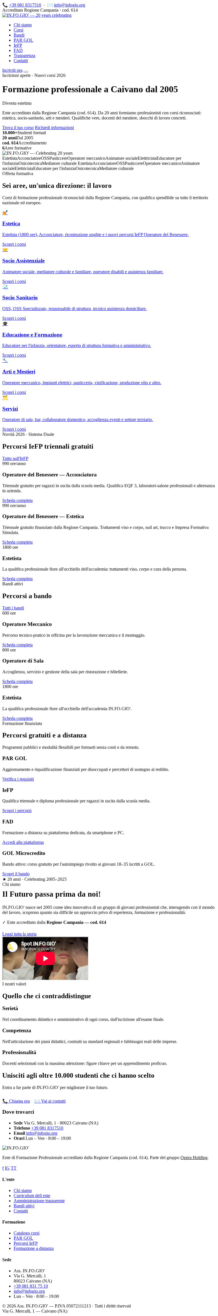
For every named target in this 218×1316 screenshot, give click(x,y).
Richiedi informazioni (54, 127)
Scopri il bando (16, 873)
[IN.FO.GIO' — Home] (37, 15)
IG (7, 1168)
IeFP (18, 45)
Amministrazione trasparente (39, 1200)
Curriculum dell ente (32, 1195)
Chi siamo (23, 24)
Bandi (19, 35)
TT (13, 1168)
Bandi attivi (24, 1205)
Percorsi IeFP (26, 1243)
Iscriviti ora (12, 70)
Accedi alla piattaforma (23, 842)
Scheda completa (17, 500)
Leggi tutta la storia (19, 934)
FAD (18, 50)
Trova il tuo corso (18, 127)
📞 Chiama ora (16, 1101)
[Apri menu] (26, 72)
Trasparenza (24, 55)
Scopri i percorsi (17, 810)
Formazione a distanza (34, 1248)
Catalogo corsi (26, 1233)
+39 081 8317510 (25, 5)
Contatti (21, 60)
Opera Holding (194, 1157)
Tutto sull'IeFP (15, 458)
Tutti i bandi (13, 608)
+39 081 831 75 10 (31, 1286)
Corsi (18, 30)
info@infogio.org (69, 5)
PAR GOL (23, 40)
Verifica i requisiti (18, 779)
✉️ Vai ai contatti (50, 1101)
